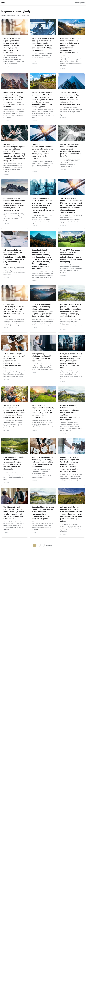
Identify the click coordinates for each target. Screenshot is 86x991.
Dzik (3, 2)
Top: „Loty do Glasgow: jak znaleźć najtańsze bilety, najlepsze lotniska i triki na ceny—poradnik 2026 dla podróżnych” (42, 462)
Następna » (49, 545)
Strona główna (80, 3)
